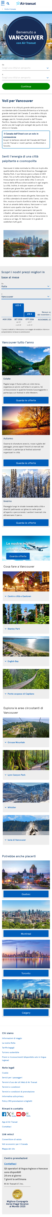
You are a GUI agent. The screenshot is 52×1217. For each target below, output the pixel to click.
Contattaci (6, 1126)
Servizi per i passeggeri (12, 1077)
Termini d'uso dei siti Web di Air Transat (19, 1082)
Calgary (26, 1012)
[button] (26, 86)
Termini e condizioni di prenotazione (18, 1091)
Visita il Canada (10, 9)
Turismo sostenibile (10, 1052)
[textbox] (26, 67)
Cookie (5, 1072)
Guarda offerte (17, 556)
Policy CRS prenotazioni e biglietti (17, 1101)
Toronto (26, 973)
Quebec (26, 894)
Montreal (26, 933)
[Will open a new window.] (4, 1114)
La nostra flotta (8, 1043)
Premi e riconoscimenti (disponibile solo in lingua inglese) (24, 1058)
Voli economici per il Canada (15, 1144)
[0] (6, 310)
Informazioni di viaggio (12, 1038)
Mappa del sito (8, 1148)
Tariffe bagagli (8, 1047)
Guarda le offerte (26, 400)
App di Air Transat (9, 1122)
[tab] (26, 586)
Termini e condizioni (11, 1087)
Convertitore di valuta (11, 1139)
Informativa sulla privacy (12, 1096)
